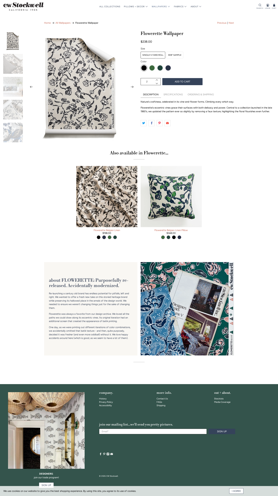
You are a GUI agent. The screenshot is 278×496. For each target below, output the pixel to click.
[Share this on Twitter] (144, 123)
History (103, 398)
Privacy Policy (106, 402)
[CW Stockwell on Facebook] (100, 454)
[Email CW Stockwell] (111, 454)
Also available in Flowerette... (139, 153)
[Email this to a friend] (167, 123)
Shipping (161, 405)
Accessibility (105, 405)
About (194, 6)
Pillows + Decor (134, 6)
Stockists (219, 398)
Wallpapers (159, 6)
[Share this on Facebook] (151, 123)
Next (231, 22)
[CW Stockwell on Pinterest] (104, 454)
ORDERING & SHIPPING (201, 94)
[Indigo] (168, 68)
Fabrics (179, 6)
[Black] (144, 68)
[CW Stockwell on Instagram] (108, 454)
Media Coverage (222, 402)
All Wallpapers (63, 23)
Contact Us (162, 398)
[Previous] (31, 86)
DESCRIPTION (151, 94)
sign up (46, 485)
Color (144, 61)
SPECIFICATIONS (173, 94)
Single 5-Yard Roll (152, 55)
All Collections (109, 6)
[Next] (132, 86)
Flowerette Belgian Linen (107, 230)
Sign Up (222, 431)
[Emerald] (152, 68)
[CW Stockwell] (23, 6)
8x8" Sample (174, 55)
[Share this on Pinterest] (160, 123)
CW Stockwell (112, 476)
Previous (221, 22)
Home (47, 23)
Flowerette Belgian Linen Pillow (171, 230)
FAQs (159, 402)
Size (143, 48)
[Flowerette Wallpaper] (81, 86)
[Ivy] (160, 68)
